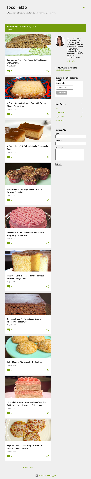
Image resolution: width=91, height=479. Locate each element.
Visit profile (71, 61)
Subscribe (61, 83)
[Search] (84, 7)
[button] (47, 71)
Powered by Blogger (47, 476)
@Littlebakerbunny (63, 70)
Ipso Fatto (17, 7)
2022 (57, 108)
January (60, 116)
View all (10, 30)
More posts (28, 467)
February (61, 112)
